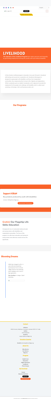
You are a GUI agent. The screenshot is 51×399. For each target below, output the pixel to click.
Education (25, 360)
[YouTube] (13, 7)
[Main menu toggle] (47, 11)
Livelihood (25, 364)
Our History (25, 351)
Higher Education (25, 362)
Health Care (25, 359)
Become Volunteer (23, 374)
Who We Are (25, 349)
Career (23, 372)
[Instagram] (6, 7)
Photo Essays (25, 366)
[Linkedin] (8, 7)
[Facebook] (4, 7)
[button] (26, 11)
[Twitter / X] (11, 7)
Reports (25, 352)
